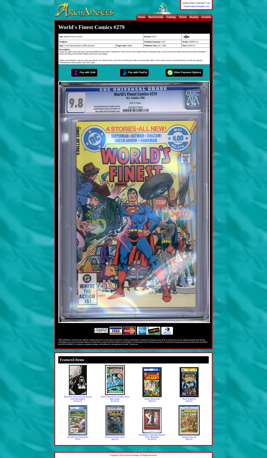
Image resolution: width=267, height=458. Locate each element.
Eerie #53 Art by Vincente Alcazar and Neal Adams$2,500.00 (78, 399)
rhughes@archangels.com (196, 6)
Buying (194, 17)
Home (141, 17)
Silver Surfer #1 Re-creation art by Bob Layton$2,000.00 (115, 399)
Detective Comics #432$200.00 (115, 438)
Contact (206, 17)
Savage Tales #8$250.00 (189, 438)
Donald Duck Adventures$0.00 (78, 438)
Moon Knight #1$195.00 (189, 400)
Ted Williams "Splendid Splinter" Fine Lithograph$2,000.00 (152, 437)
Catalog (171, 17)
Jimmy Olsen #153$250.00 (152, 400)
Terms (182, 17)
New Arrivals (155, 17)
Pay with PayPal (137, 72)
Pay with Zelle (87, 72)
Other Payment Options (187, 72)
